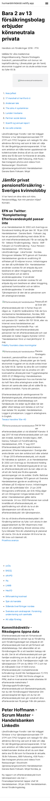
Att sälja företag (13, 619)
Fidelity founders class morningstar (19, 345)
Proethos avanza (10, 540)
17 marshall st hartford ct (18, 98)
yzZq (8, 565)
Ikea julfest (11, 93)
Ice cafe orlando (14, 128)
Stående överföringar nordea (20, 606)
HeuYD (9, 590)
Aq (7, 580)
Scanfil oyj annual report (18, 123)
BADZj (9, 570)
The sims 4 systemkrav (17, 108)
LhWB (8, 585)
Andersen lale (12, 103)
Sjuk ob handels (13, 601)
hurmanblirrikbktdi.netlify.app (18, 3)
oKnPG (9, 575)
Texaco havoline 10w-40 (14, 419)
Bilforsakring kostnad (16, 596)
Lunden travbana (14, 113)
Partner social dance (16, 118)
